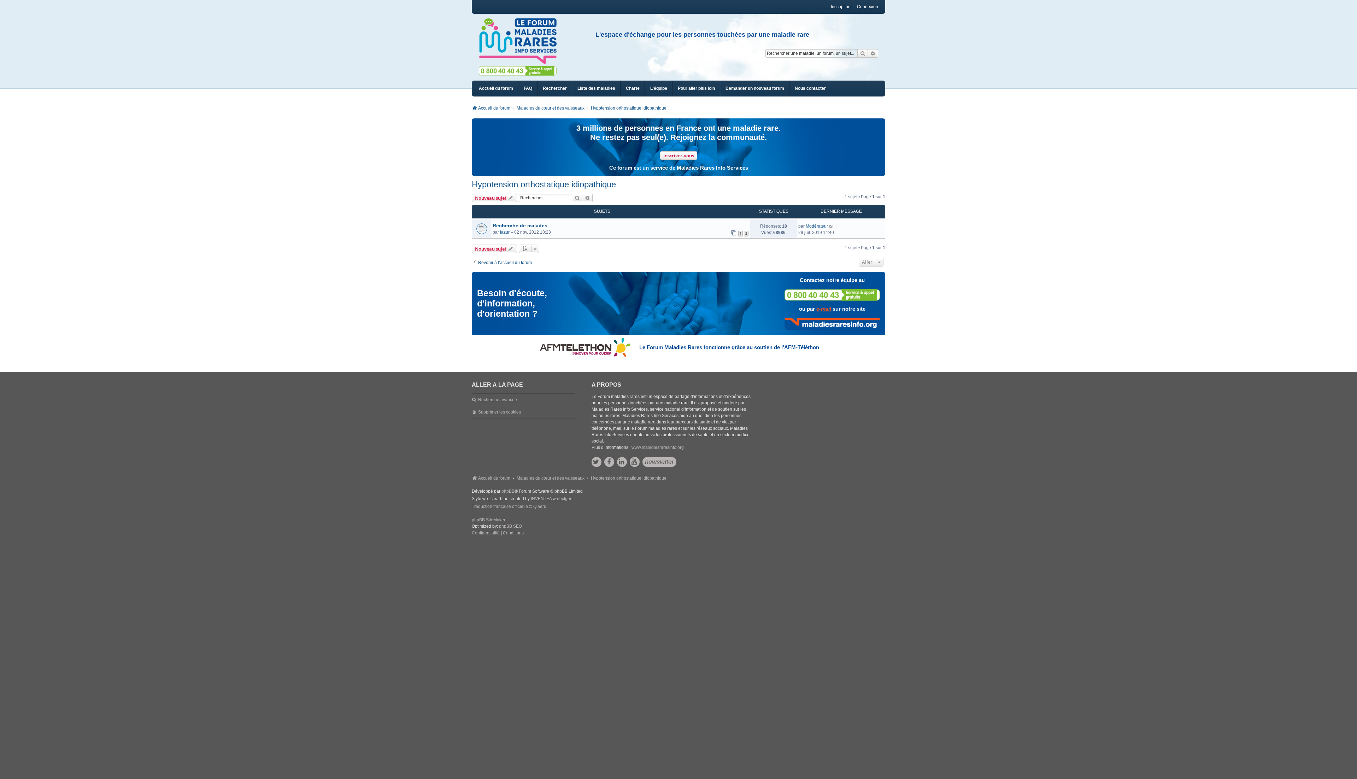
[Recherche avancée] (873, 53)
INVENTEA (541, 498)
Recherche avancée (497, 399)
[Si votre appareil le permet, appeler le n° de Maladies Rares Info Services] (832, 295)
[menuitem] (596, 88)
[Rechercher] (862, 53)
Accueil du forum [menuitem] (496, 88)
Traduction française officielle (500, 506)
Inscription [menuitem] (841, 6)
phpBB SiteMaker (488, 519)
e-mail (823, 309)
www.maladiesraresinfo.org (657, 447)
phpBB (508, 491)
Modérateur (817, 226)
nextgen (564, 498)
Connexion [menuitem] (867, 6)
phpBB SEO (510, 526)
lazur (505, 232)
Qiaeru (539, 506)
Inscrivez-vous (678, 155)
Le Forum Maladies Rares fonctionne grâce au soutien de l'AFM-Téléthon (729, 347)
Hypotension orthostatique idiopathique (544, 184)
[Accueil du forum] (521, 41)
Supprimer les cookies (499, 412)
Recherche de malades (520, 225)
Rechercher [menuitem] (555, 88)
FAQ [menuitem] (528, 88)
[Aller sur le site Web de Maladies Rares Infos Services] (832, 324)
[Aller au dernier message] (831, 226)
